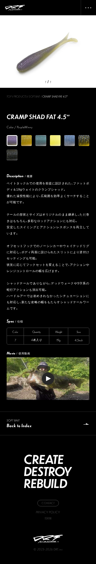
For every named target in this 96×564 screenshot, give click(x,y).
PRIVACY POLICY (48, 512)
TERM (48, 518)
